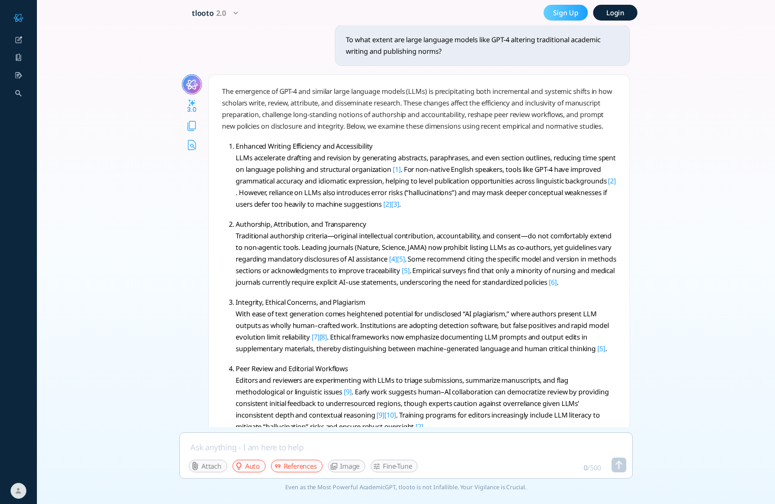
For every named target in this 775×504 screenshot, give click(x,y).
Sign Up (565, 12)
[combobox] (216, 13)
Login (615, 12)
